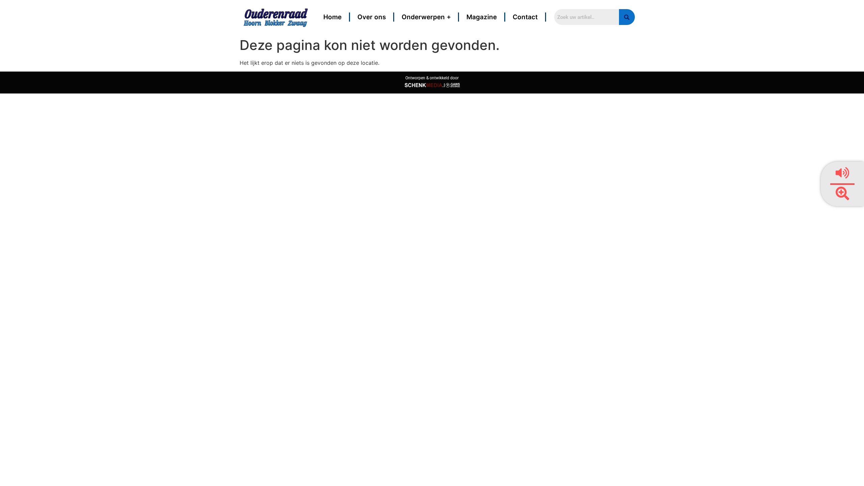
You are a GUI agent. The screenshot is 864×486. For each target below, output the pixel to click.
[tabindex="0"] (842, 194)
